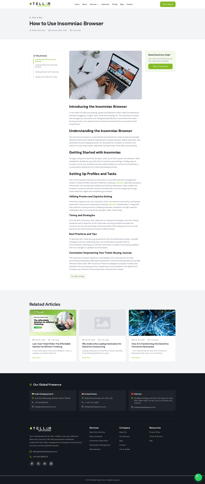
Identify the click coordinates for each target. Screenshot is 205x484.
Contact (129, 4)
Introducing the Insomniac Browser (45, 60)
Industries (105, 4)
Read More (36, 358)
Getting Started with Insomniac (47, 72)
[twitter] (38, 463)
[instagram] (51, 463)
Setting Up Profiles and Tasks (46, 77)
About (84, 4)
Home (77, 4)
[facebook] (31, 463)
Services (93, 4)
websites (119, 182)
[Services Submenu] (98, 4)
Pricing (114, 4)
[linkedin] (44, 463)
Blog (121, 4)
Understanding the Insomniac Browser (46, 66)
